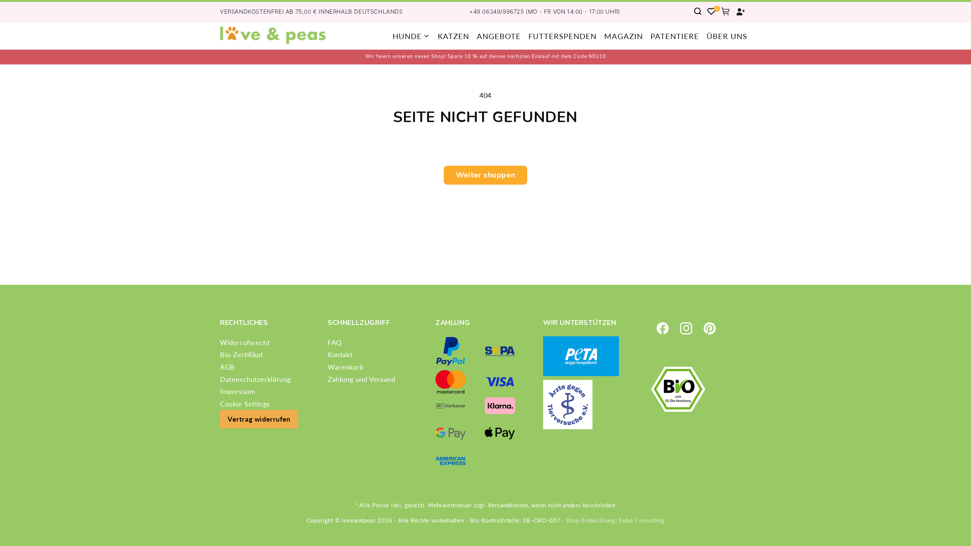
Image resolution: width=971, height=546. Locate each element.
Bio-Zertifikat (241, 354)
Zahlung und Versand (361, 379)
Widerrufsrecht (245, 342)
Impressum (237, 391)
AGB (227, 367)
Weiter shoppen (485, 175)
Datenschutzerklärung (255, 379)
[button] (411, 36)
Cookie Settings (245, 404)
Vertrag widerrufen (259, 419)
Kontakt (340, 354)
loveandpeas (359, 520)
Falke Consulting (642, 520)
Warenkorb (345, 367)
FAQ (335, 342)
